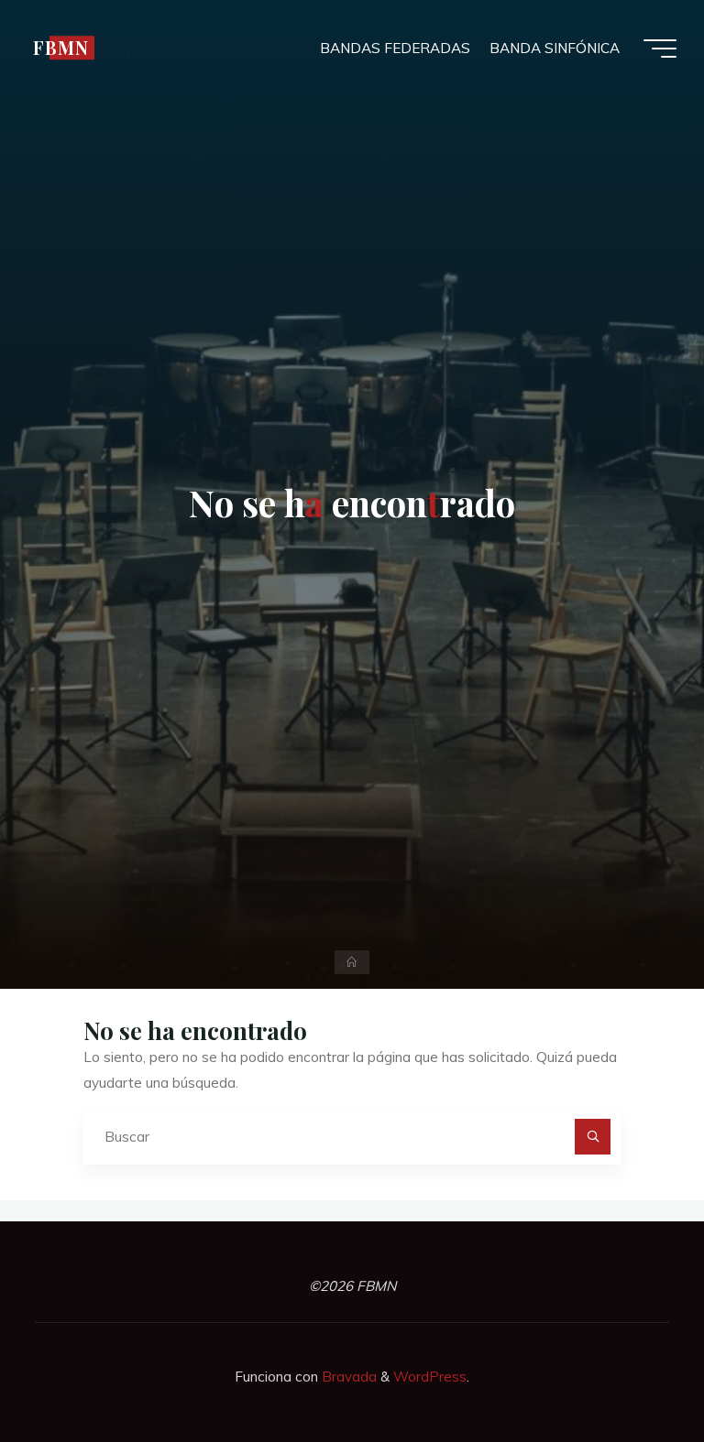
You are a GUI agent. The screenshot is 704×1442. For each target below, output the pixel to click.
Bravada (347, 1376)
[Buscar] (593, 1137)
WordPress (430, 1376)
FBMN (61, 48)
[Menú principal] (660, 48)
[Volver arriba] (632, 1370)
